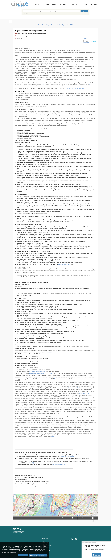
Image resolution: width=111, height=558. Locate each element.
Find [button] (85, 11)
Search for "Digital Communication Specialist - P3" (55, 25)
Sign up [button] (97, 555)
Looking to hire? (75, 4)
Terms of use (63, 555)
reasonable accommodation (71, 388)
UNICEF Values (48, 352)
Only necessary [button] (23, 555)
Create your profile (49, 4)
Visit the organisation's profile (75, 88)
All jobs (26, 13)
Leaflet (79, 515)
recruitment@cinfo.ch (32, 463)
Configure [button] (34, 555)
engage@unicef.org (64, 264)
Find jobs (63, 4)
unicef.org (86, 42)
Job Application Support (67, 456)
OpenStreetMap (85, 515)
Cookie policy (53, 555)
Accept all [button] (43, 555)
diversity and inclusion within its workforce (41, 373)
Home (37, 4)
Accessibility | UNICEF (85, 393)
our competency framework (37, 371)
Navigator (95, 515)
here (43, 84)
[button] (10, 21)
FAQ (86, 4)
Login (94, 4)
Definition (24, 483)
